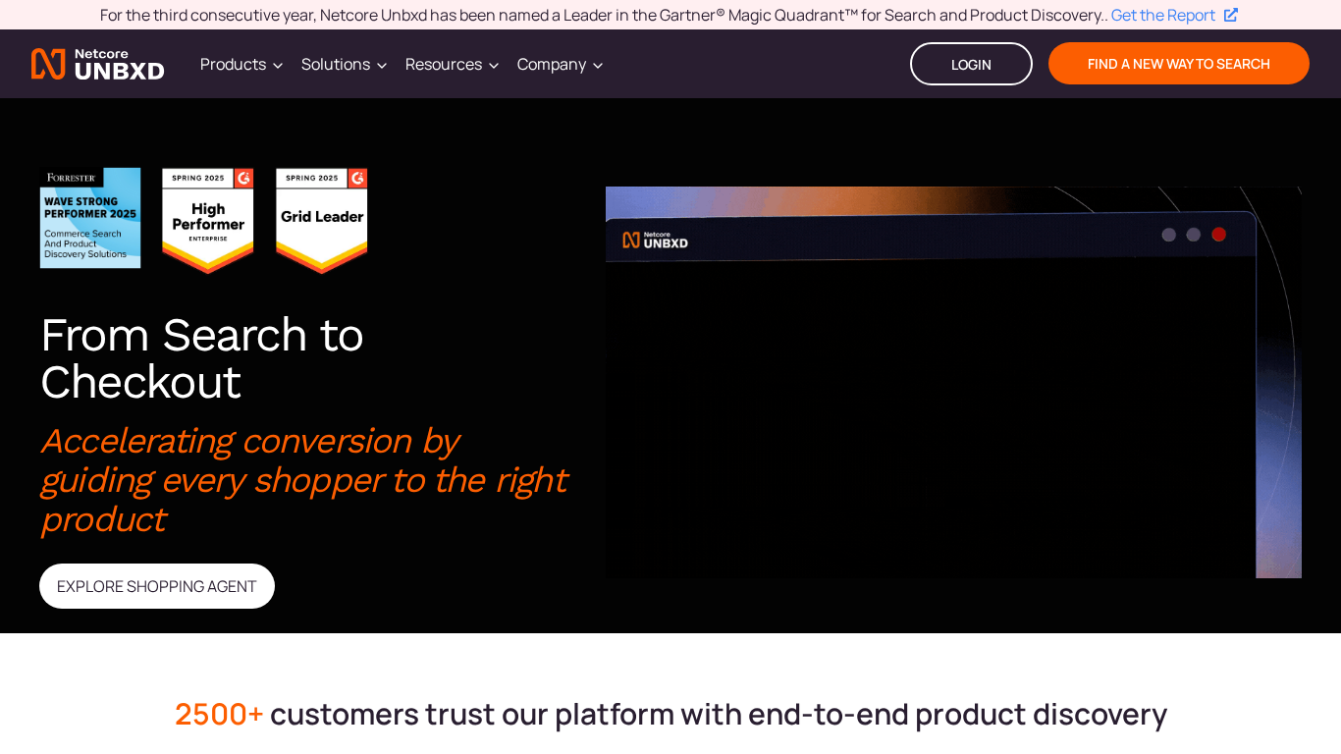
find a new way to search (1179, 63)
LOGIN (971, 64)
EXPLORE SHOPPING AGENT (157, 586)
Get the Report (1163, 15)
